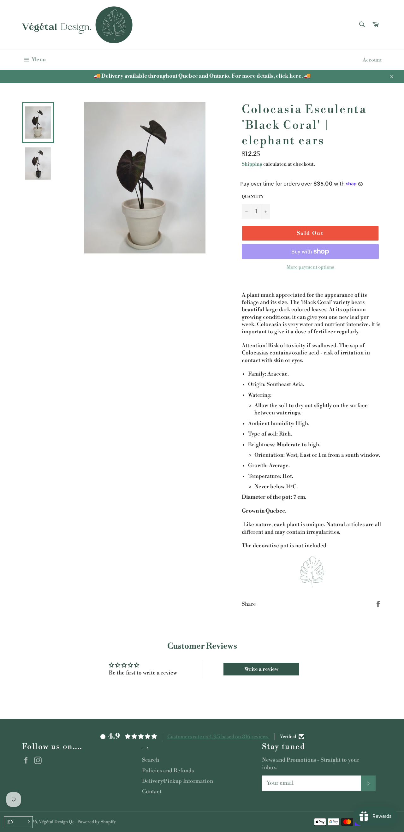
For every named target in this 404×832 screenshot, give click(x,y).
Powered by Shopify (96, 821)
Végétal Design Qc (57, 821)
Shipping (252, 164)
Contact (152, 791)
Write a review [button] (261, 669)
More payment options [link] (310, 267)
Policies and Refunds (168, 770)
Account (372, 60)
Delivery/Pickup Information (177, 781)
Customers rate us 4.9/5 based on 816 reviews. (218, 737)
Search (150, 760)
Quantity (253, 196)
